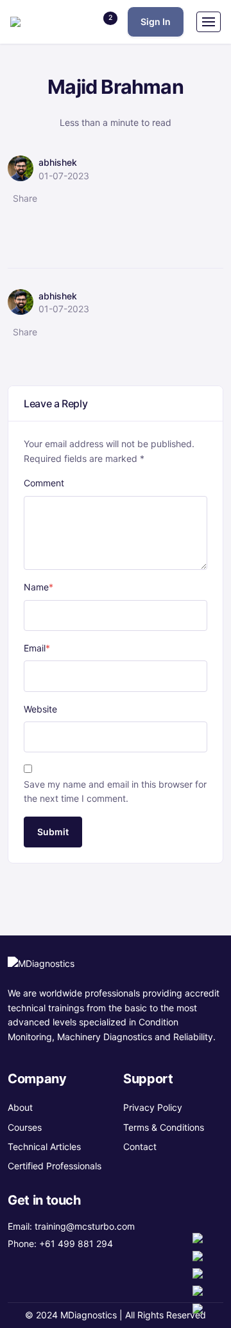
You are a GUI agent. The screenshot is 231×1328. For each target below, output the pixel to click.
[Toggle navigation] (208, 22)
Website (40, 709)
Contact (140, 1146)
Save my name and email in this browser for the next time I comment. (115, 791)
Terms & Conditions (163, 1127)
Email (37, 647)
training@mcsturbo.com (85, 1226)
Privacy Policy (152, 1107)
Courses (25, 1127)
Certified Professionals (54, 1165)
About (20, 1107)
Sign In (156, 21)
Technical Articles (44, 1146)
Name (38, 586)
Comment (44, 482)
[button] (103, 22)
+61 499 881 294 (76, 1243)
